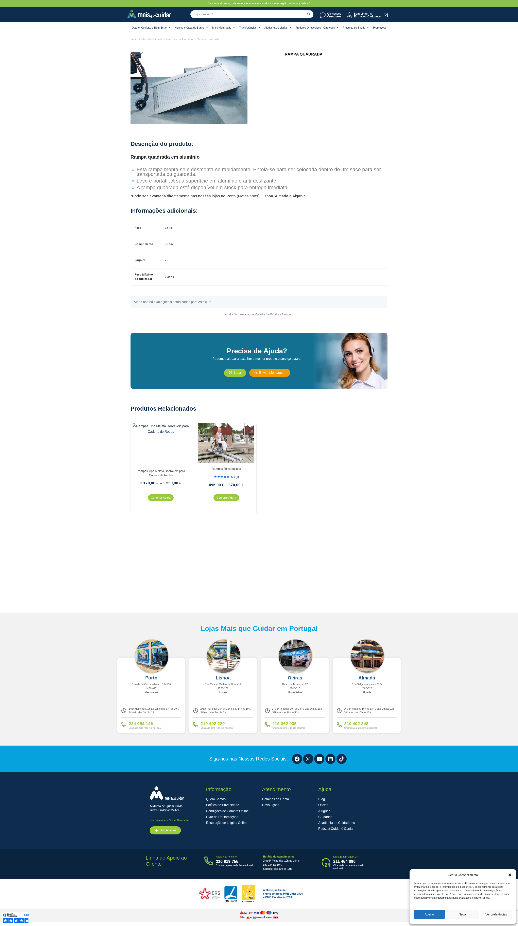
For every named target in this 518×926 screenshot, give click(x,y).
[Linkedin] (330, 759)
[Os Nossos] (323, 15)
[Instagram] (308, 759)
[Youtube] (319, 759)
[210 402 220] (195, 724)
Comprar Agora (161, 497)
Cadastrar (374, 16)
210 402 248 (356, 723)
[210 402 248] (339, 724)
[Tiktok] (341, 759)
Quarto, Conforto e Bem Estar (149, 27)
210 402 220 (213, 723)
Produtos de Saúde (354, 27)
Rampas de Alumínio (179, 39)
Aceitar (429, 914)
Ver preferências (496, 914)
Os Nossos (334, 13)
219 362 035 (284, 723)
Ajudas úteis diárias (276, 27)
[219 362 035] (267, 724)
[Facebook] (297, 759)
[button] (510, 875)
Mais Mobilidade (221, 27)
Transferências (248, 27)
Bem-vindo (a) (363, 13)
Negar (463, 914)
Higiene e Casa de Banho (189, 27)
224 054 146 (141, 723)
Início (134, 39)
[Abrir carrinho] (385, 14)
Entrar (358, 16)
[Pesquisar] (308, 14)
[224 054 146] (123, 724)
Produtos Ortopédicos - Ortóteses (315, 27)
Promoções (379, 27)
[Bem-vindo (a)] (349, 15)
